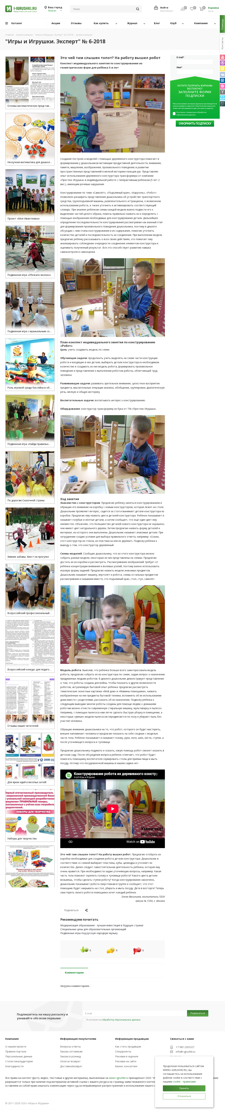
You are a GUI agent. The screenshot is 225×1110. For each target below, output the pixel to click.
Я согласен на (113, 1019)
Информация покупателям (78, 1038)
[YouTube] (222, 57)
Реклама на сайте (125, 1061)
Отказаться (184, 1096)
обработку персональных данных (121, 1019)
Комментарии (74, 972)
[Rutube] (222, 63)
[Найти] (137, 9)
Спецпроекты (123, 1051)
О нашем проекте (15, 1046)
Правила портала (15, 1051)
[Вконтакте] (222, 74)
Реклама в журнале (126, 1056)
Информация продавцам (132, 1038)
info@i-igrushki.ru (185, 1051)
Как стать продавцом (128, 1046)
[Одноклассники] (222, 68)
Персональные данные (18, 1056)
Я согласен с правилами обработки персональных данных (191, 113)
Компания (12, 1038)
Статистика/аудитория (19, 1061)
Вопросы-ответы (70, 1046)
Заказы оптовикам (71, 1051)
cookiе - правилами (184, 1081)
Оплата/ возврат (70, 1061)
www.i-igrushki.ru (118, 1078)
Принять (184, 1088)
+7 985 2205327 (185, 1047)
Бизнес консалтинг (126, 1066)
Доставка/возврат (71, 1066)
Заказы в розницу (70, 1056)
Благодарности (14, 1066)
